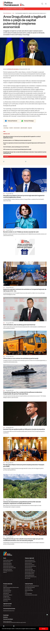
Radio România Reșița (29, 569)
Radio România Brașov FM (29, 560)
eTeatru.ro (5, 572)
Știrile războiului (6, 593)
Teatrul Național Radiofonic (8, 570)
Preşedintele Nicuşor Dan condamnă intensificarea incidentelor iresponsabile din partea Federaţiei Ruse (25, 153)
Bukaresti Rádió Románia (29, 573)
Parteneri (5, 617)
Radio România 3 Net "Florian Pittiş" (9, 567)
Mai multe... (6, 156)
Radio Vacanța (27, 578)
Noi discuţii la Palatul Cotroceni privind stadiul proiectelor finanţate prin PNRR (25, 453)
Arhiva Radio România (7, 590)
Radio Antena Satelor (7, 561)
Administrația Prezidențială (30, 587)
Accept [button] (43, 628)
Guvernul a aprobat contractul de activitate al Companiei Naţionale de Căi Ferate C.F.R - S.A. (25, 144)
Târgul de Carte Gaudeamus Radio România (11, 587)
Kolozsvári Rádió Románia (29, 575)
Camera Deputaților (28, 593)
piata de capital (24, 127)
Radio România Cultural (7, 563)
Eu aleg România (6, 596)
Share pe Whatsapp (29, 120)
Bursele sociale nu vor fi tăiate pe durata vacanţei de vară (25, 140)
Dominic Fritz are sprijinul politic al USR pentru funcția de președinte (25, 417)
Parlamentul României (29, 590)
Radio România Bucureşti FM (30, 561)
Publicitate (6, 615)
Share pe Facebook (12, 120)
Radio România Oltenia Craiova (30, 566)
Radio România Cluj (28, 563)
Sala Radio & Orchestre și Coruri (8, 610)
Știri (13, 13)
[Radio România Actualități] (13, 4)
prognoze (30, 127)
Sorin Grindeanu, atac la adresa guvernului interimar (25, 147)
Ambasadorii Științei (6, 599)
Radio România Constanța (29, 564)
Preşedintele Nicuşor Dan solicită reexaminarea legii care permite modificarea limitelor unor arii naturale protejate (25, 527)
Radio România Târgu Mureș (30, 570)
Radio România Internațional (8, 566)
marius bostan (17, 127)
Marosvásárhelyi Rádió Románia (30, 576)
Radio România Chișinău (7, 569)
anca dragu (6, 127)
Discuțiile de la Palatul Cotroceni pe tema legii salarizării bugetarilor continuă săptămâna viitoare (25, 137)
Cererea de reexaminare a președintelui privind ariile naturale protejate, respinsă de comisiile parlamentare (25, 490)
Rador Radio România (7, 605)
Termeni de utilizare (8, 619)
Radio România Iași (28, 567)
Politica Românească (7, 13)
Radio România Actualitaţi (7, 560)
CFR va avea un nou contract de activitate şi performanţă (25, 149)
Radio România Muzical (7, 564)
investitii (11, 127)
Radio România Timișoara (29, 572)
